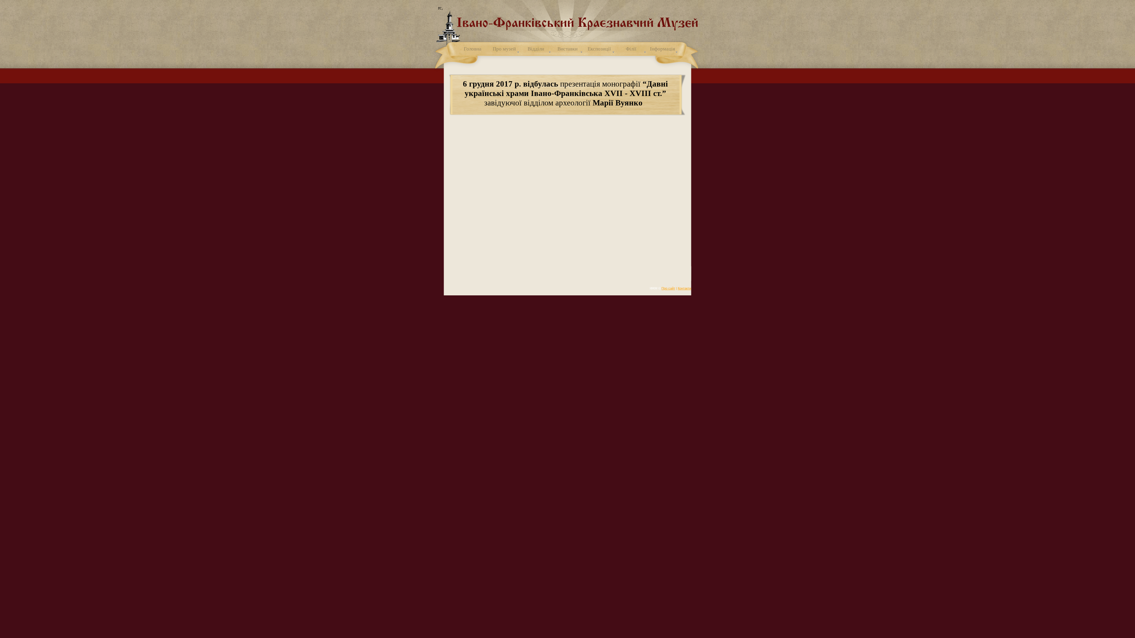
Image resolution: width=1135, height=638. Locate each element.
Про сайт (668, 288)
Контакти (684, 288)
